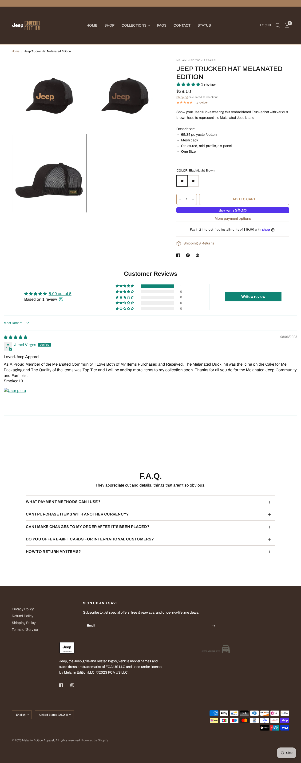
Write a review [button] (253, 297)
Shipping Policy (24, 623)
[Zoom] (76, 68)
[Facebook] (64, 685)
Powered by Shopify (94, 740)
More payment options (233, 218)
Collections (134, 25)
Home (92, 25)
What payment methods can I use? (63, 502)
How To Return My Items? (53, 552)
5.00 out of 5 (60, 294)
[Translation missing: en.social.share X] (189, 255)
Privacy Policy (23, 609)
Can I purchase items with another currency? (77, 514)
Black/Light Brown (182, 181)
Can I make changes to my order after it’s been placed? (87, 527)
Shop (109, 25)
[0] (285, 25)
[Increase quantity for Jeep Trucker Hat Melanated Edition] (193, 199)
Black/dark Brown (193, 181)
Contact (182, 25)
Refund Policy (22, 616)
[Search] (277, 25)
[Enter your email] (213, 625)
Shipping (182, 97)
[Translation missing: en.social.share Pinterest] (198, 255)
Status (204, 25)
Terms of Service (25, 629)
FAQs (161, 25)
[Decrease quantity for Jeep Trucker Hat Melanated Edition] (180, 199)
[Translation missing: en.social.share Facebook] (179, 255)
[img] (16, 337)
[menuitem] (92, 25)
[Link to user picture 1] (15, 399)
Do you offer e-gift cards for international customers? (90, 539)
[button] (188, 84)
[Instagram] (75, 685)
